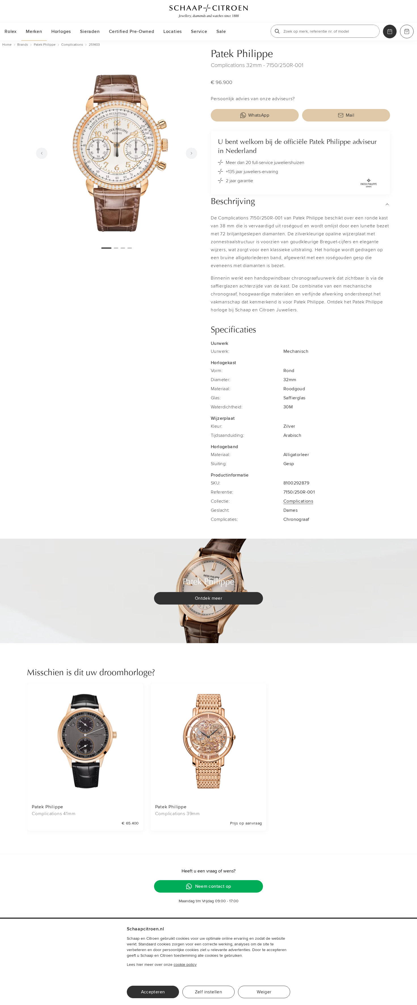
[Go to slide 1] (106, 248)
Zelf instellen (208, 992)
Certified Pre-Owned (131, 31)
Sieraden (90, 31)
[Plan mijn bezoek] (390, 31)
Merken (34, 31)
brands (22, 45)
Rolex (11, 31)
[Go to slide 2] (116, 248)
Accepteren (153, 992)
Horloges (61, 31)
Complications (298, 501)
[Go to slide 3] (123, 248)
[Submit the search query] (277, 31)
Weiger (264, 992)
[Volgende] (191, 153)
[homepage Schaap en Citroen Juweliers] (208, 11)
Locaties (172, 31)
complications (72, 45)
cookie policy (185, 964)
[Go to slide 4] (129, 248)
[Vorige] (41, 153)
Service (199, 31)
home (7, 45)
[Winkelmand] (407, 31)
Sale (221, 31)
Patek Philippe (242, 54)
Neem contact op (213, 886)
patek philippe (45, 45)
